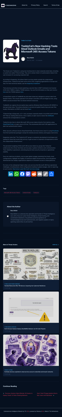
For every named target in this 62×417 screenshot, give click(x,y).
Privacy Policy (35, 5)
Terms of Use (55, 5)
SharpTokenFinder (8, 124)
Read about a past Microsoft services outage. (26, 169)
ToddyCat (36, 192)
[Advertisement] (31, 26)
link (28, 411)
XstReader (51, 115)
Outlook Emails (27, 192)
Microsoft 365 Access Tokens (12, 192)
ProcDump (55, 131)
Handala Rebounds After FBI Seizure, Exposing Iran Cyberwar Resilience (24, 285)
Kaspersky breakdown (33, 83)
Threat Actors (26, 40)
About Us (24, 5)
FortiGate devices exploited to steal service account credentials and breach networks (28, 371)
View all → (55, 244)
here (4, 92)
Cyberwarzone (10, 5)
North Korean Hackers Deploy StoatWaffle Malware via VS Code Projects (24, 328)
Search (46, 5)
